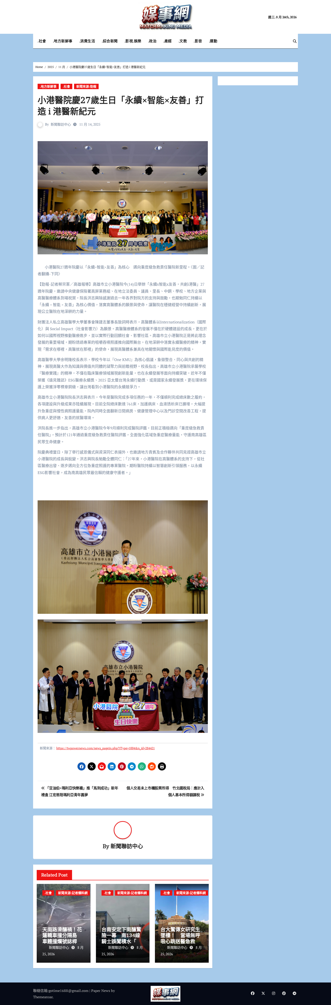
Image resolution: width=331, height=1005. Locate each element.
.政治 (152, 40)
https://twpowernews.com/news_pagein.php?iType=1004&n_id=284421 (105, 748)
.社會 (42, 40)
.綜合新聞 (110, 40)
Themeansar (43, 996)
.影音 (198, 40)
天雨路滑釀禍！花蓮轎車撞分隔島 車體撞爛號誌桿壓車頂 (62, 938)
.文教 (183, 40)
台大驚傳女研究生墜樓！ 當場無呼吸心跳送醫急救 (180, 935)
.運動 (213, 40)
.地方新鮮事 (63, 40)
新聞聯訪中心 (61, 124)
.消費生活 (87, 40)
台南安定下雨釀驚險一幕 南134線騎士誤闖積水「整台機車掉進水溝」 (121, 938)
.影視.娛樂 (133, 40)
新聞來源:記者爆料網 (73, 893)
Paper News (100, 990)
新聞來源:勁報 (86, 86)
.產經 (167, 40)
